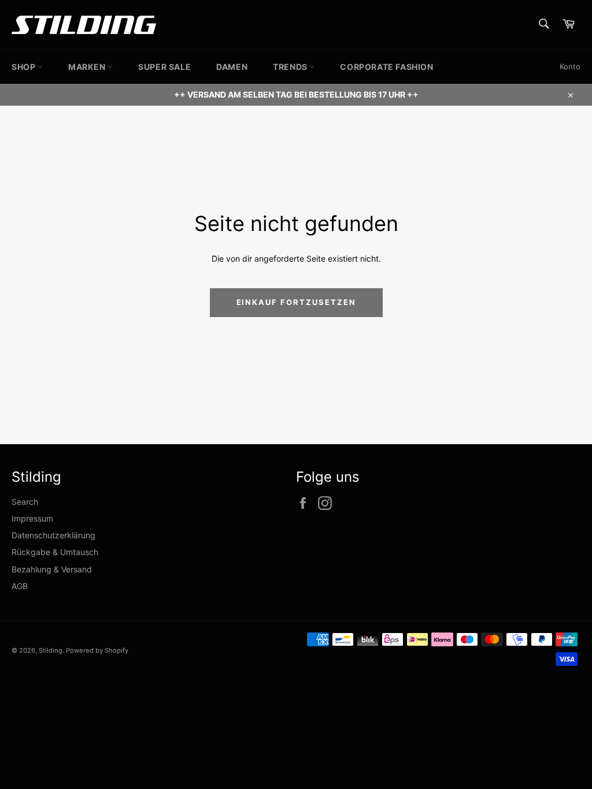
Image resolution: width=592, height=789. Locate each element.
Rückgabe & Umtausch (55, 552)
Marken (88, 67)
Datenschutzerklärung (53, 535)
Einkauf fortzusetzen (296, 302)
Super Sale (164, 67)
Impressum (32, 518)
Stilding (50, 650)
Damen (231, 67)
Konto (570, 66)
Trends (291, 67)
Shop (25, 67)
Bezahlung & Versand (52, 569)
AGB (20, 586)
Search (25, 502)
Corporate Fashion (386, 67)
